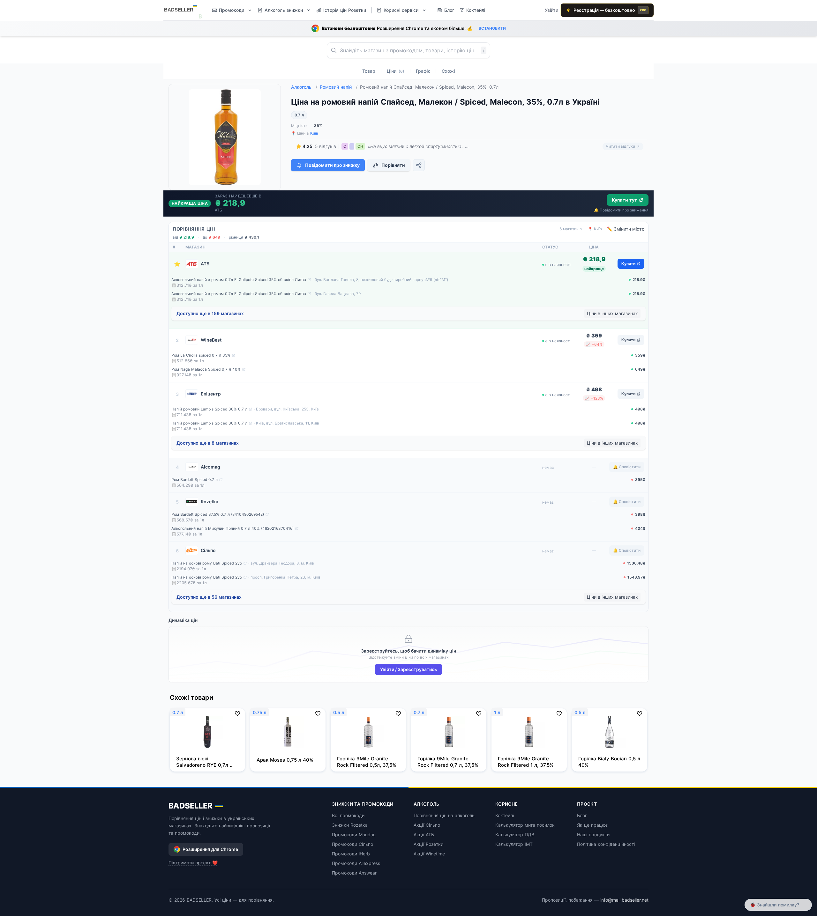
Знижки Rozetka (350, 825)
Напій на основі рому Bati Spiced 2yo (206, 563)
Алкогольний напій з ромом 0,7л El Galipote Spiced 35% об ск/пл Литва (238, 279)
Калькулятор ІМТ (514, 844)
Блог (582, 815)
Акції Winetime (429, 853)
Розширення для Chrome (210, 849)
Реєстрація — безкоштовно (609, 10)
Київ (314, 133)
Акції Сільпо (427, 825)
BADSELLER (191, 805)
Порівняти (393, 165)
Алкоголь (304, 87)
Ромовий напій (338, 87)
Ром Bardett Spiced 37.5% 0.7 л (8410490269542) (217, 514)
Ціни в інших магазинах (612, 313)
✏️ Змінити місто (625, 229)
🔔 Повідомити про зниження (621, 210)
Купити (628, 263)
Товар (368, 71)
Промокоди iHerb (351, 853)
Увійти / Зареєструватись (408, 669)
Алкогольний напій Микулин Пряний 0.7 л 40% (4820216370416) (232, 528)
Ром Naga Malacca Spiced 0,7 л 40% (206, 369)
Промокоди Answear (354, 872)
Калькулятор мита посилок (525, 825)
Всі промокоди (348, 815)
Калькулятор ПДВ (514, 834)
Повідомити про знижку (332, 165)
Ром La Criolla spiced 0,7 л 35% (200, 355)
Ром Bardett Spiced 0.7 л (194, 479)
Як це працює (592, 825)
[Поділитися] (419, 165)
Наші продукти (593, 834)
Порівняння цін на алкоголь (444, 815)
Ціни (395, 71)
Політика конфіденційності (606, 844)
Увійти (551, 10)
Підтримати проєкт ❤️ (193, 862)
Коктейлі (504, 815)
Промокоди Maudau (354, 834)
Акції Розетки (428, 844)
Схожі (448, 71)
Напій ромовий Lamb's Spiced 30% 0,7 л (209, 409)
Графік (423, 71)
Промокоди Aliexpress (356, 863)
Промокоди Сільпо (352, 844)
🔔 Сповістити (627, 466)
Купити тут (624, 200)
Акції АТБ (424, 834)
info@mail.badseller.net (624, 900)
